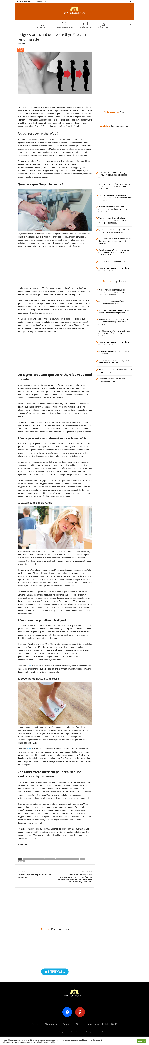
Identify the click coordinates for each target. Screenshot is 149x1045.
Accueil (35, 1024)
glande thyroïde (41, 859)
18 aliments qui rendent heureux (111, 262)
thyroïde (21, 861)
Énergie (25, 859)
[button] (131, 24)
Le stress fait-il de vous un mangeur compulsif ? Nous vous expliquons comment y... (113, 175)
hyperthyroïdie (52, 859)
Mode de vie (85, 27)
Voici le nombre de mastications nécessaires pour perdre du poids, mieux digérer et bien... (112, 220)
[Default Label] (81, 1012)
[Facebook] (130, 1)
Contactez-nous (40, 2)
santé (76, 859)
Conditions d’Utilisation (75, 1032)
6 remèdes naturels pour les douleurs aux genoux (113, 352)
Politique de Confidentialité (95, 1032)
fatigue (32, 859)
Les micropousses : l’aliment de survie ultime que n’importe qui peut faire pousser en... (114, 186)
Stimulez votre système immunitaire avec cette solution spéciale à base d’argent (113, 321)
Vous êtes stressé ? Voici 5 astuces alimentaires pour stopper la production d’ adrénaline (114, 209)
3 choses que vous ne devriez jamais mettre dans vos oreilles (113, 362)
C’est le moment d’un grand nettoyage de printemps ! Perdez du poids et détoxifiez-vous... (114, 252)
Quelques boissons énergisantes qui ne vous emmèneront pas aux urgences (114, 231)
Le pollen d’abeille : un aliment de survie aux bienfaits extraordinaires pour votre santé (114, 197)
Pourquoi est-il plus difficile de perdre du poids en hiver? (115, 371)
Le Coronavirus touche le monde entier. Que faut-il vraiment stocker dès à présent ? (114, 241)
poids (71, 859)
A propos (62, 1032)
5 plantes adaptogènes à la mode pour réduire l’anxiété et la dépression (114, 311)
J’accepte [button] (141, 1041)
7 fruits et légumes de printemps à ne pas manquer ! (34, 875)
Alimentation (42, 27)
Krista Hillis (21, 43)
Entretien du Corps (64, 27)
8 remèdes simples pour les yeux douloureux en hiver (112, 380)
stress (82, 859)
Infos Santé (103, 27)
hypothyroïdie (63, 859)
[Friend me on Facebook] (68, 1012)
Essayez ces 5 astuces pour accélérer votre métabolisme (114, 269)
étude (28, 666)
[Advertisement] (55, 99)
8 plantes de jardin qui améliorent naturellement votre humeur (112, 302)
